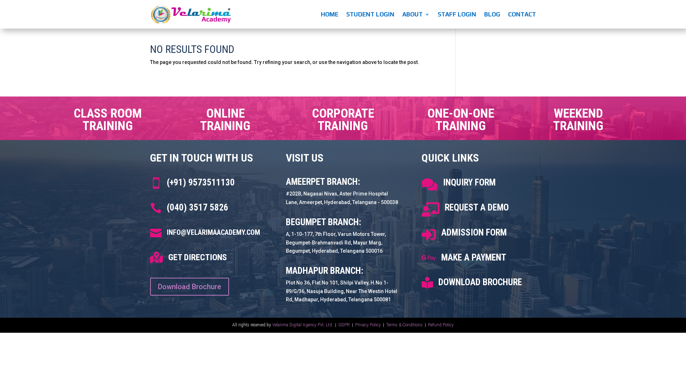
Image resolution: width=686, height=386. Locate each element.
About (412, 14)
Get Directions (197, 257)
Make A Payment (473, 257)
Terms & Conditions (404, 324)
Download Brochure (189, 286)
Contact (522, 14)
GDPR (344, 324)
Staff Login (457, 14)
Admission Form (474, 232)
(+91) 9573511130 (201, 182)
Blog (492, 14)
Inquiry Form (469, 182)
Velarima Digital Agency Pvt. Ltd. (302, 324)
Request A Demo (477, 207)
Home (329, 14)
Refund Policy (441, 324)
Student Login (370, 14)
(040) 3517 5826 (197, 207)
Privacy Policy (368, 324)
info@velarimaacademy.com (213, 232)
